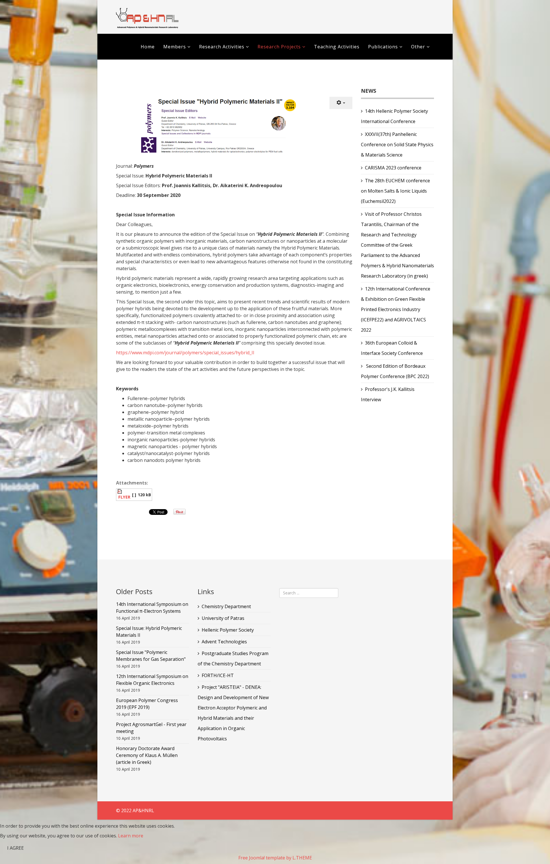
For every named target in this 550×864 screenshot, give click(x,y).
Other (418, 47)
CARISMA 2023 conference (393, 168)
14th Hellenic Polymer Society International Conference (394, 116)
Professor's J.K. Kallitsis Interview (388, 394)
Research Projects (279, 47)
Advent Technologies (224, 641)
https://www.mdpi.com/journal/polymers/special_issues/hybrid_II (185, 352)
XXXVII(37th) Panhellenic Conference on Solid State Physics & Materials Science (397, 144)
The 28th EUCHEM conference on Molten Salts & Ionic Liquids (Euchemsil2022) (395, 190)
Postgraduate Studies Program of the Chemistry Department (233, 658)
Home (148, 47)
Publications (383, 47)
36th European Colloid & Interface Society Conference (392, 348)
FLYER (124, 497)
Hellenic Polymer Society (228, 630)
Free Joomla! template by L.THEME (275, 858)
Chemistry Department (226, 606)
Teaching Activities (337, 47)
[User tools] (340, 103)
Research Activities (221, 47)
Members (174, 47)
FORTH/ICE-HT (218, 675)
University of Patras (223, 618)
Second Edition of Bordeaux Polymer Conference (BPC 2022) (395, 371)
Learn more (130, 836)
